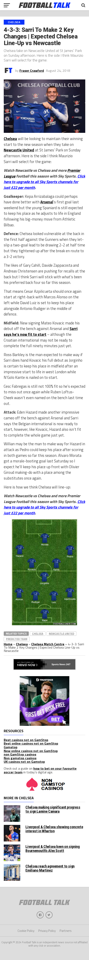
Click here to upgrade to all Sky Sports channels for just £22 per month (44, 181)
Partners (66, 930)
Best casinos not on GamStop (26, 739)
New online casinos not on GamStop (31, 750)
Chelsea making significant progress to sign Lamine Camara (52, 809)
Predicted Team (16, 639)
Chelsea (10, 139)
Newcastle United (19, 150)
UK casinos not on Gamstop (24, 761)
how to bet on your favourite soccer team (40, 770)
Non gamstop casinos (20, 758)
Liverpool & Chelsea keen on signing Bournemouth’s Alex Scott (52, 848)
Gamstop (10, 747)
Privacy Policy (47, 930)
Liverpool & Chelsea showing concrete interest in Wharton (54, 829)
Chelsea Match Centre (47, 644)
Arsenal (46, 202)
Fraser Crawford (31, 70)
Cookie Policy (26, 930)
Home (8, 644)
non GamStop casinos (20, 754)
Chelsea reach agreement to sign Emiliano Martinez (50, 868)
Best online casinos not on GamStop (31, 743)
